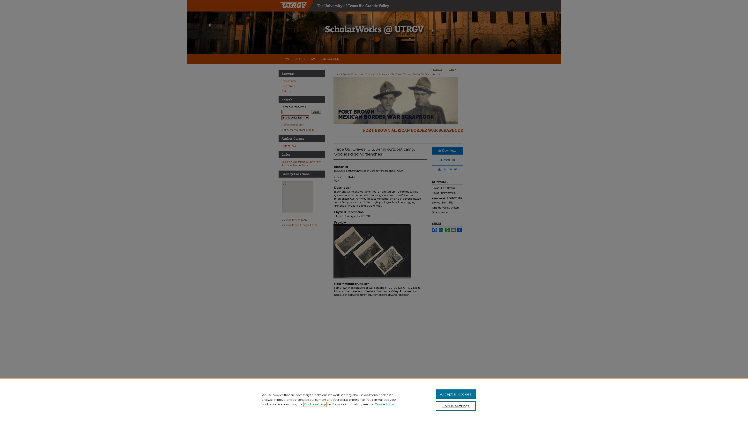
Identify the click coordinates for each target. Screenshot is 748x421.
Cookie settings (315, 404)
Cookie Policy (384, 404)
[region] (374, 399)
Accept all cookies (455, 394)
